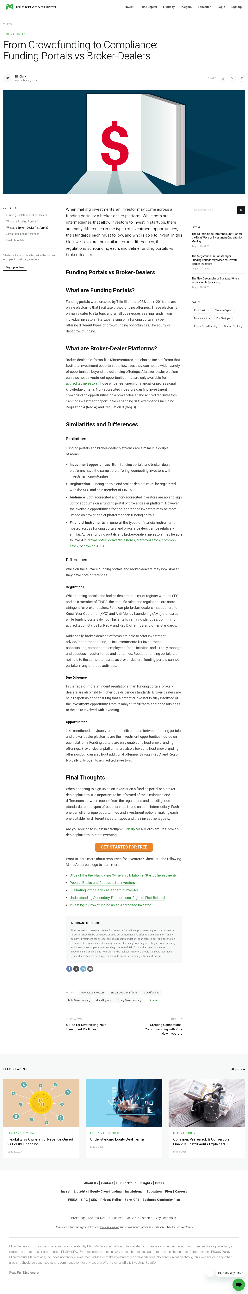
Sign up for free (15, 267)
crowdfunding (151, 992)
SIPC (84, 1200)
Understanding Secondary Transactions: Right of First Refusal (117, 897)
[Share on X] (232, 78)
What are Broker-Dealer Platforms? (27, 228)
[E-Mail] (90, 968)
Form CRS (132, 1200)
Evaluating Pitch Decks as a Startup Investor (104, 890)
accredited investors (82, 383)
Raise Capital (148, 7)
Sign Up (236, 7)
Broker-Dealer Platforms (124, 992)
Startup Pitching (233, 326)
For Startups (223, 318)
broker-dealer (109, 1227)
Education (204, 7)
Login (221, 7)
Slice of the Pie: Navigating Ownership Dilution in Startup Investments (123, 875)
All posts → (238, 1069)
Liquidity (169, 7)
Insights (186, 7)
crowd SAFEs (94, 546)
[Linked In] (83, 968)
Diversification (202, 318)
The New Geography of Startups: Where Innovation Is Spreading (215, 281)
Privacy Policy (110, 1200)
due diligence (103, 1000)
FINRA (72, 1200)
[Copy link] (241, 78)
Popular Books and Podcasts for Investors (102, 882)
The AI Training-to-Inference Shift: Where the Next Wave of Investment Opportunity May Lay (217, 238)
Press (159, 1183)
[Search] (241, 210)
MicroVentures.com (22, 1246)
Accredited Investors (92, 992)
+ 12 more (152, 1000)
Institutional (134, 1191)
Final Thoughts (15, 240)
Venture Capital (223, 310)
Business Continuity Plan (161, 1200)
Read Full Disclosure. (24, 1272)
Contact (107, 1183)
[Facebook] (69, 968)
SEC (94, 1200)
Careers (181, 1191)
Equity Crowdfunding (129, 1000)
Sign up (129, 829)
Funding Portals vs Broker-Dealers (26, 215)
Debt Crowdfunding (79, 1000)
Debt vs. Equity (14, 34)
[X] (76, 968)
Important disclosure (86, 923)
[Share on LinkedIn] (223, 78)
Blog (9, 24)
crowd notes (97, 540)
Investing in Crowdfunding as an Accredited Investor (110, 905)
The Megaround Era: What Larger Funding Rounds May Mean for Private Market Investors (215, 260)
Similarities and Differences (22, 234)
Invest (129, 7)
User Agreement (194, 1252)
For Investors (201, 310)
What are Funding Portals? (22, 221)
